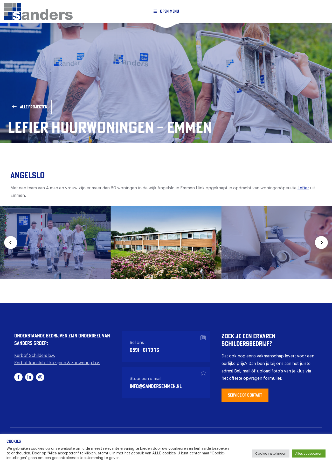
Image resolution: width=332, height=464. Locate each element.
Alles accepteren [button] (308, 453)
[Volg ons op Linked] (29, 377)
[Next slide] (321, 242)
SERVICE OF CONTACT (245, 395)
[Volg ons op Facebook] (18, 377)
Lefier (303, 188)
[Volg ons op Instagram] (40, 377)
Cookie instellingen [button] (270, 453)
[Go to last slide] (10, 242)
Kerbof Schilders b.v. (34, 356)
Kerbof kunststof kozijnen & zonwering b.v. (57, 363)
